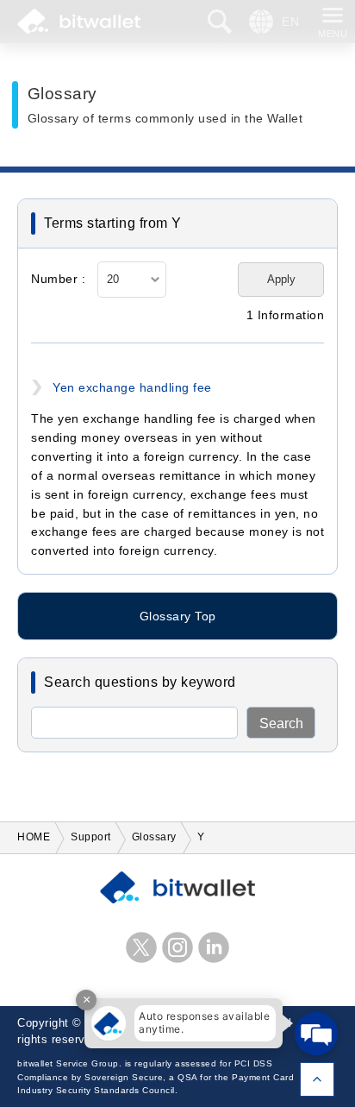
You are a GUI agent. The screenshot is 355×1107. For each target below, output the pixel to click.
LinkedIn (213, 947)
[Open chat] (316, 1033)
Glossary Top (178, 616)
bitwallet (78, 22)
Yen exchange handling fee (132, 387)
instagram (177, 947)
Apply (281, 279)
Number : (58, 279)
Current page (317, 1079)
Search (281, 723)
